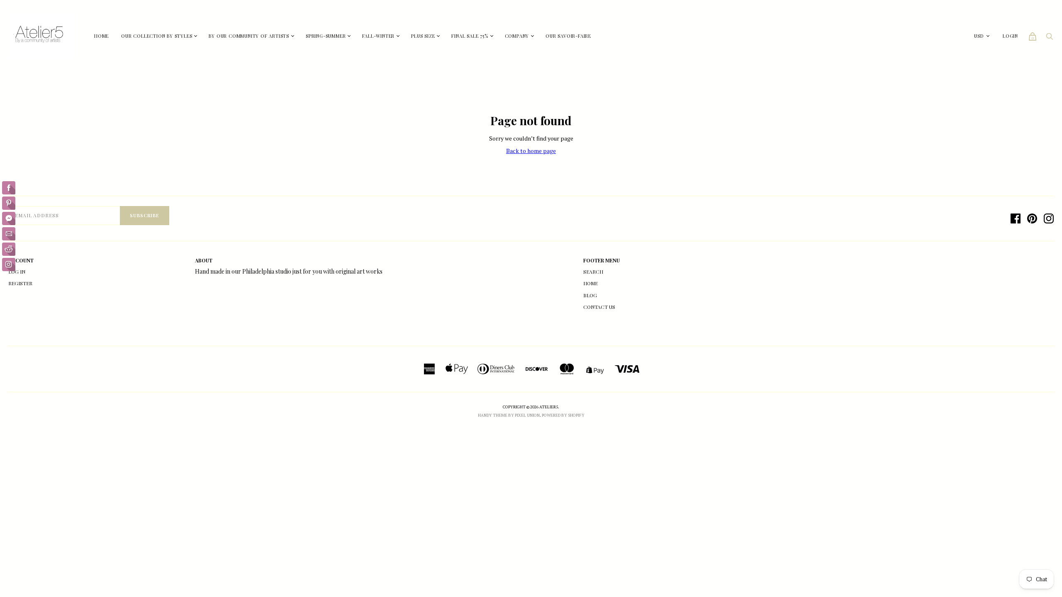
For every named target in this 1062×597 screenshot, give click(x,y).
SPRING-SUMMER (326, 36)
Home (590, 283)
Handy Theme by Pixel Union (509, 415)
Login (1010, 36)
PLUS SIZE (423, 36)
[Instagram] (1049, 218)
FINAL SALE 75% (469, 36)
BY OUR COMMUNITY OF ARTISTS (249, 36)
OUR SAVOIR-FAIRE (568, 36)
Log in (16, 271)
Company (517, 36)
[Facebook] (1016, 218)
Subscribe (144, 215)
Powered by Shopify (563, 415)
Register (20, 283)
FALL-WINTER (378, 36)
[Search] (1049, 38)
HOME (101, 36)
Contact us (599, 306)
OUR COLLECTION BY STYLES (156, 36)
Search (593, 271)
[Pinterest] (1032, 218)
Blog (590, 295)
